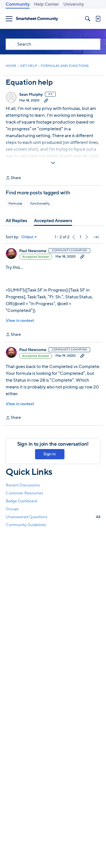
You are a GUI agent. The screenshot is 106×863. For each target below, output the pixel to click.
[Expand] (53, 163)
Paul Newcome (32, 251)
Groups (12, 509)
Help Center (46, 4)
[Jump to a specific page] (95, 237)
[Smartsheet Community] (37, 19)
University (73, 4)
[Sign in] (98, 18)
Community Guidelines (26, 525)
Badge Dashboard (21, 501)
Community (18, 4)
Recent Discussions (23, 485)
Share (13, 178)
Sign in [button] (50, 454)
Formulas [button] (15, 203)
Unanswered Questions (53, 517)
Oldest (27, 237)
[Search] (88, 18)
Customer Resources (24, 493)
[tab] (16, 221)
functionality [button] (40, 203)
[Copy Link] (46, 100)
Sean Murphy (31, 94)
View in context (20, 320)
